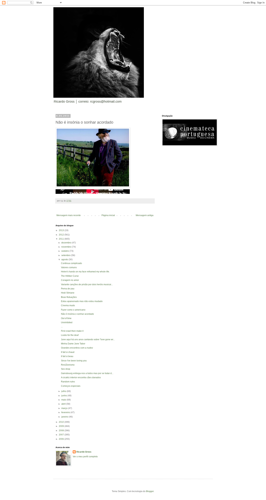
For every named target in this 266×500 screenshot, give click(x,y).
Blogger (150, 491)
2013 (61, 230)
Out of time (66, 318)
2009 (61, 426)
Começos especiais (70, 386)
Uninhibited (66, 322)
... (62, 326)
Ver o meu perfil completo (85, 456)
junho (64, 395)
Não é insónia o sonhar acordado (77, 314)
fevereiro (66, 412)
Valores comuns (69, 267)
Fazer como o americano (73, 310)
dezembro (66, 242)
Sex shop (65, 369)
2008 (61, 430)
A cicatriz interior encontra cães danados (81, 377)
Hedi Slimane (67, 293)
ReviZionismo (68, 365)
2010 (61, 422)
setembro (66, 255)
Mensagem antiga (144, 215)
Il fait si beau (67, 356)
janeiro (65, 416)
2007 (61, 434)
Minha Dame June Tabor (73, 343)
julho (64, 391)
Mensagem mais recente (68, 215)
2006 (61, 439)
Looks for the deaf (70, 335)
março (64, 408)
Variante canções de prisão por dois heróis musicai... (87, 284)
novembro (66, 247)
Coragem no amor (70, 280)
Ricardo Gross (83, 452)
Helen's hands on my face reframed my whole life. (85, 271)
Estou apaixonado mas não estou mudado (82, 301)
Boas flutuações (69, 297)
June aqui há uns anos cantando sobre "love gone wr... (88, 339)
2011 (61, 239)
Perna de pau (67, 288)
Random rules (68, 381)
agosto (65, 259)
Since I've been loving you (74, 360)
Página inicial (108, 215)
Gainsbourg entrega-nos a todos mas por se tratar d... (87, 373)
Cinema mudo (68, 305)
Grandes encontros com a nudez (77, 348)
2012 (61, 234)
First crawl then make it (72, 331)
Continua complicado (71, 263)
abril (63, 404)
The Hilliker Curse (70, 276)
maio (64, 399)
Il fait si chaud (67, 352)
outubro (65, 251)
